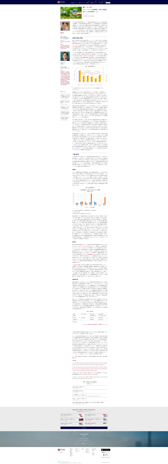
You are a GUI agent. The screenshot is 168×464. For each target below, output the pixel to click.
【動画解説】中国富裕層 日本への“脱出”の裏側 (65, 118)
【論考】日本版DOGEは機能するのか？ (90, 387)
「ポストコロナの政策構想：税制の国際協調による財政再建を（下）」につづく (95, 324)
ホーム (58, 5)
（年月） (99, 93)
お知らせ (89, 1)
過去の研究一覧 (77, 451)
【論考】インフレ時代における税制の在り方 (90, 399)
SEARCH (107, 2)
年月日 (103, 45)
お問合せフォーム (84, 443)
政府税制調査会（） (92, 254)
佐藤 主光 (62, 32)
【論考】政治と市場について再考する (71, 424)
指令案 (85, 300)
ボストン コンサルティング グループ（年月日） (83, 246)
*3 (72, 372)
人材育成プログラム (93, 2)
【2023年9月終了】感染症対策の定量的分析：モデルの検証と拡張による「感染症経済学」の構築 (65, 73)
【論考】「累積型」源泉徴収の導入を (96, 424)
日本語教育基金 (86, 451)
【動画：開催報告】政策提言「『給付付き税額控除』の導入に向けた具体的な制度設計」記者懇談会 (90, 402)
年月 (90, 93)
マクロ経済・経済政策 (63, 5)
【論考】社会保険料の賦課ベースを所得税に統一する (96, 420)
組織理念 (71, 452)
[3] (100, 276)
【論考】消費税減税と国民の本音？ (90, 391)
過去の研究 (101, 2)
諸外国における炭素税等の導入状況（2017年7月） (84, 213)
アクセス (99, 1)
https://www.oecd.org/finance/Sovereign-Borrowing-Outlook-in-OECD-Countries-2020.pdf (88, 364)
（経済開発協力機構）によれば (78, 46)
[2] (91, 149)
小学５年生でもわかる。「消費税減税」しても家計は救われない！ (65, 102)
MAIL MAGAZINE (104, 1)
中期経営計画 (71, 453)
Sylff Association (87, 450)
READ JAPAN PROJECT (87, 452)
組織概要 (71, 451)
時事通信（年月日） (86, 54)
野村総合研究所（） (86, 249)
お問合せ (96, 1)
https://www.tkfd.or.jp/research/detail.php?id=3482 (88, 374)
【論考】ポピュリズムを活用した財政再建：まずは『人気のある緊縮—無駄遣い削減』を (65, 96)
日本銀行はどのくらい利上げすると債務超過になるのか (65, 108)
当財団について (73, 2)
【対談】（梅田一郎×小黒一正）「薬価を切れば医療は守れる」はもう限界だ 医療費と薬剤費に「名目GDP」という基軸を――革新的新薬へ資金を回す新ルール (65, 113)
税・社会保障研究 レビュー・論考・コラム (90, 395)
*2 (94, 93)
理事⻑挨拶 (71, 450)
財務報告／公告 (71, 455)
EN (109, 1)
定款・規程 (71, 454)
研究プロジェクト (82, 2)
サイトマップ (67, 461)
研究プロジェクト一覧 (78, 450)
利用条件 (59, 461)
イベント (92, 1)
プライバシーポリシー (63, 461)
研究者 (87, 2)
